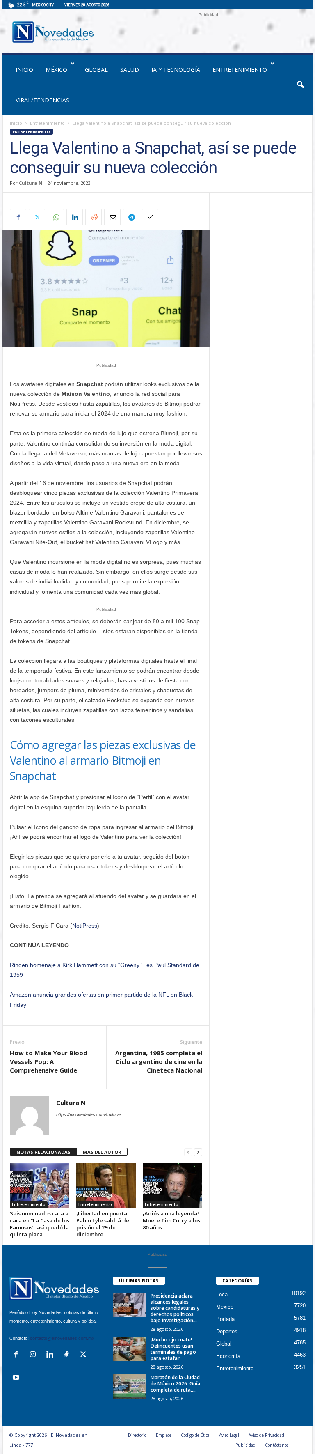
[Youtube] (17, 1378)
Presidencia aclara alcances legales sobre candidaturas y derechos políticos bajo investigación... (175, 1308)
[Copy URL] (150, 217)
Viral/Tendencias (42, 100)
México (56, 70)
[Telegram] (131, 217)
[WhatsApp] (56, 217)
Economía (228, 1356)
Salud (129, 70)
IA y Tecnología (175, 70)
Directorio (137, 1435)
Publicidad (245, 1445)
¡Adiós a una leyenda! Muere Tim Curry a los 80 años (171, 1220)
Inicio (16, 123)
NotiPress (84, 925)
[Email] (112, 217)
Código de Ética (195, 1435)
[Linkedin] (74, 217)
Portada (225, 1319)
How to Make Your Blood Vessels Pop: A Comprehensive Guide (48, 1061)
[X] (37, 217)
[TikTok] (68, 1355)
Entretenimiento (239, 70)
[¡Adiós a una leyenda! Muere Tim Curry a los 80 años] (172, 1185)
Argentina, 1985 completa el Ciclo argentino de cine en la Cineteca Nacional (158, 1061)
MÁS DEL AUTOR (102, 1152)
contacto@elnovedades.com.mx (62, 1338)
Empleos (163, 1435)
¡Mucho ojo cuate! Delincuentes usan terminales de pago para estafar (173, 1349)
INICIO (24, 70)
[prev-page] (188, 1152)
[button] (300, 85)
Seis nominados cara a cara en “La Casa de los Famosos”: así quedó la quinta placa (39, 1224)
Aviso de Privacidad (266, 1435)
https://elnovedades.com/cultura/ (88, 1114)
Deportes (226, 1331)
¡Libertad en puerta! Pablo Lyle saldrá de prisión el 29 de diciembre (102, 1224)
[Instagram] (34, 1355)
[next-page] (198, 1152)
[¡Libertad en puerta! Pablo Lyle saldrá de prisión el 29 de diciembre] (106, 1185)
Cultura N (30, 183)
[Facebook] (18, 217)
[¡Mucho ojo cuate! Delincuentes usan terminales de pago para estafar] (129, 1349)
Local (222, 1294)
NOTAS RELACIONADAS (43, 1152)
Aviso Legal (229, 1435)
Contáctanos (276, 1445)
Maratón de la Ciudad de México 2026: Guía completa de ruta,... (175, 1383)
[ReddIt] (93, 217)
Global (96, 70)
